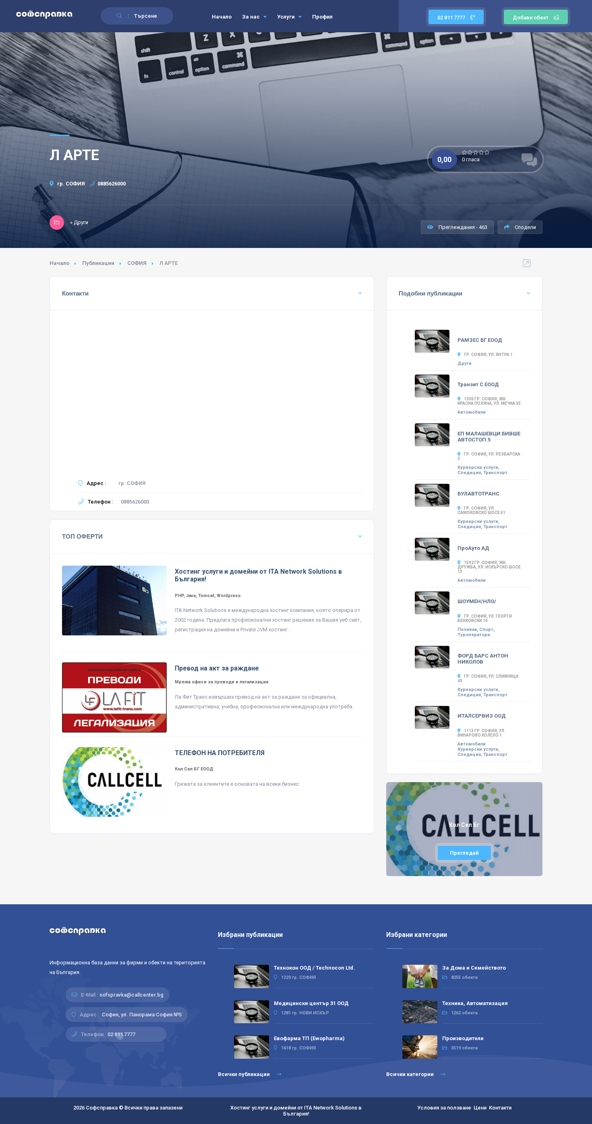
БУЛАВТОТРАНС (478, 494)
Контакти (500, 1108)
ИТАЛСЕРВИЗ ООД (481, 716)
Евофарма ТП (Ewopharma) (309, 1038)
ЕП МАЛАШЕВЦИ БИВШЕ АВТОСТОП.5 (488, 437)
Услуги (286, 17)
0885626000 (111, 184)
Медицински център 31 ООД (311, 1003)
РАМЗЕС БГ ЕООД (479, 340)
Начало (222, 17)
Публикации (98, 263)
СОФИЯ (137, 263)
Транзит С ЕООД (478, 384)
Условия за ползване (444, 1108)
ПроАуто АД (473, 548)
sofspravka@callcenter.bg (131, 995)
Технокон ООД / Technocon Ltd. (314, 968)
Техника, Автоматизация (475, 1003)
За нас (251, 17)
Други (464, 363)
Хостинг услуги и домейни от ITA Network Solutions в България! (296, 1111)
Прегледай (464, 853)
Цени (480, 1108)
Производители (463, 1038)
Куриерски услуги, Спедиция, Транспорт (482, 470)
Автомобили (471, 412)
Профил (322, 17)
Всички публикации (244, 1074)
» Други (79, 222)
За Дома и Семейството (474, 968)
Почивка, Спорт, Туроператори (476, 632)
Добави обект (531, 18)
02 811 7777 (451, 18)
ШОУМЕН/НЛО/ (476, 601)
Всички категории (410, 1074)
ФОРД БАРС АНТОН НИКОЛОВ (482, 659)
